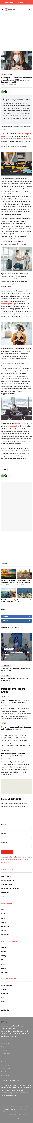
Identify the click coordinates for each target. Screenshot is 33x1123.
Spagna (3, 951)
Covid (4, 469)
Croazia (3, 968)
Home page (5, 1043)
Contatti (3, 1057)
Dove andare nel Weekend (10, 888)
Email (3, 833)
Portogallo (4, 956)
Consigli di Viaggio (7, 880)
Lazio (3, 997)
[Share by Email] (5, 91)
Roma (3, 910)
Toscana (4, 989)
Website (4, 842)
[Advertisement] (16, 31)
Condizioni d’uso (6, 1053)
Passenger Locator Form (21, 423)
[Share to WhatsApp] (2, 91)
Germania (4, 972)
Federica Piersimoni (10, 1109)
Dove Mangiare (6, 1068)
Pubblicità (4, 1050)
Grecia (3, 947)
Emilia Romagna (6, 985)
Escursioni (5, 893)
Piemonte (4, 993)
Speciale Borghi (6, 884)
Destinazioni (5, 1065)
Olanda (3, 960)
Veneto (3, 1006)
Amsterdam (5, 926)
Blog (2, 1047)
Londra (3, 914)
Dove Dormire (5, 1072)
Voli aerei (4, 897)
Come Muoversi (6, 1075)
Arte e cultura (5, 876)
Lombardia (5, 1010)
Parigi (3, 918)
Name (3, 825)
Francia (3, 964)
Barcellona (5, 934)
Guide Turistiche (6, 1062)
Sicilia (3, 1002)
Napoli (3, 930)
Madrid (3, 922)
